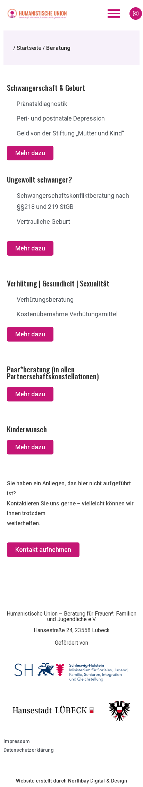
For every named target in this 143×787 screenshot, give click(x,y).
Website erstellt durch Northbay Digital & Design (71, 781)
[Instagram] (135, 13)
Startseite (29, 48)
